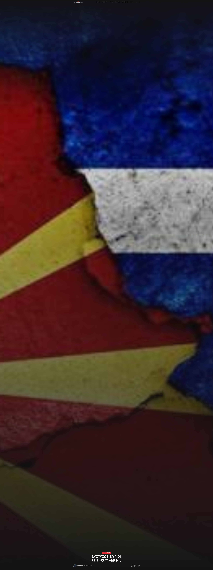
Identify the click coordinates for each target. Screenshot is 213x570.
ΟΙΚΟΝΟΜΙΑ (105, 2)
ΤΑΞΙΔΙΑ (131, 2)
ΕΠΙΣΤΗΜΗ (118, 2)
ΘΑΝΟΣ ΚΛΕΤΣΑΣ (80, 565)
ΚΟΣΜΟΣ (111, 2)
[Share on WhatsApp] (139, 566)
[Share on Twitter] (134, 566)
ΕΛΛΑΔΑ (98, 2)
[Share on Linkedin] (136, 566)
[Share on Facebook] (132, 566)
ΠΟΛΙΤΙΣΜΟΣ (125, 2)
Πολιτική (108, 552)
